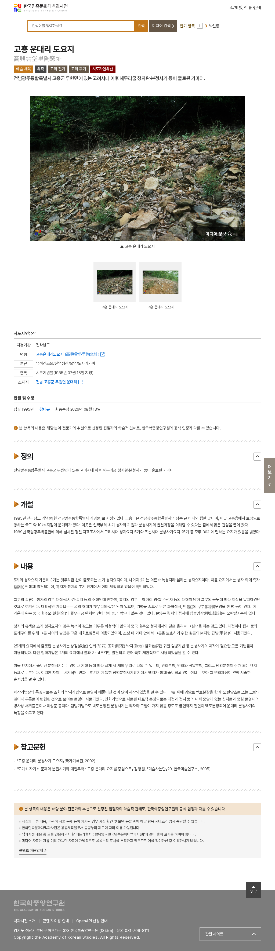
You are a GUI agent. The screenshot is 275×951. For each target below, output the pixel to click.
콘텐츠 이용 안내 (31, 850)
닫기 (257, 457)
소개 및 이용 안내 (245, 7)
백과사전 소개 (24, 921)
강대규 (44, 409)
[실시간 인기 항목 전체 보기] (199, 26)
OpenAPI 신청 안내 (92, 921)
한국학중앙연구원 (39, 905)
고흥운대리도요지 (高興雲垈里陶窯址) (67, 354)
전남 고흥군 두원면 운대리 (56, 382)
